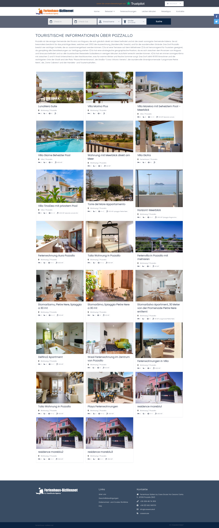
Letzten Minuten (149, 11)
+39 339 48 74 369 (148, 501)
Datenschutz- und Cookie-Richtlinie (113, 502)
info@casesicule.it (147, 509)
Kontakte (180, 11)
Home (96, 11)
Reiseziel (109, 11)
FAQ (100, 506)
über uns (102, 494)
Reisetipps (166, 11)
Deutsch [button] (174, 3)
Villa (141, 114)
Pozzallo (53, 110)
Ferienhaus (144, 159)
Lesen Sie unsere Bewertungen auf (111, 3)
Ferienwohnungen (128, 11)
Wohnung (45, 110)
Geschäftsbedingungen (108, 498)
